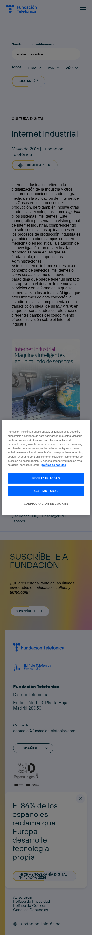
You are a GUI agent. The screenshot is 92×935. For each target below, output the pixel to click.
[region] (46, 467)
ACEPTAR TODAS (46, 490)
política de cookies (53, 464)
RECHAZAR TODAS (46, 478)
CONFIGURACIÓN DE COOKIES (46, 503)
